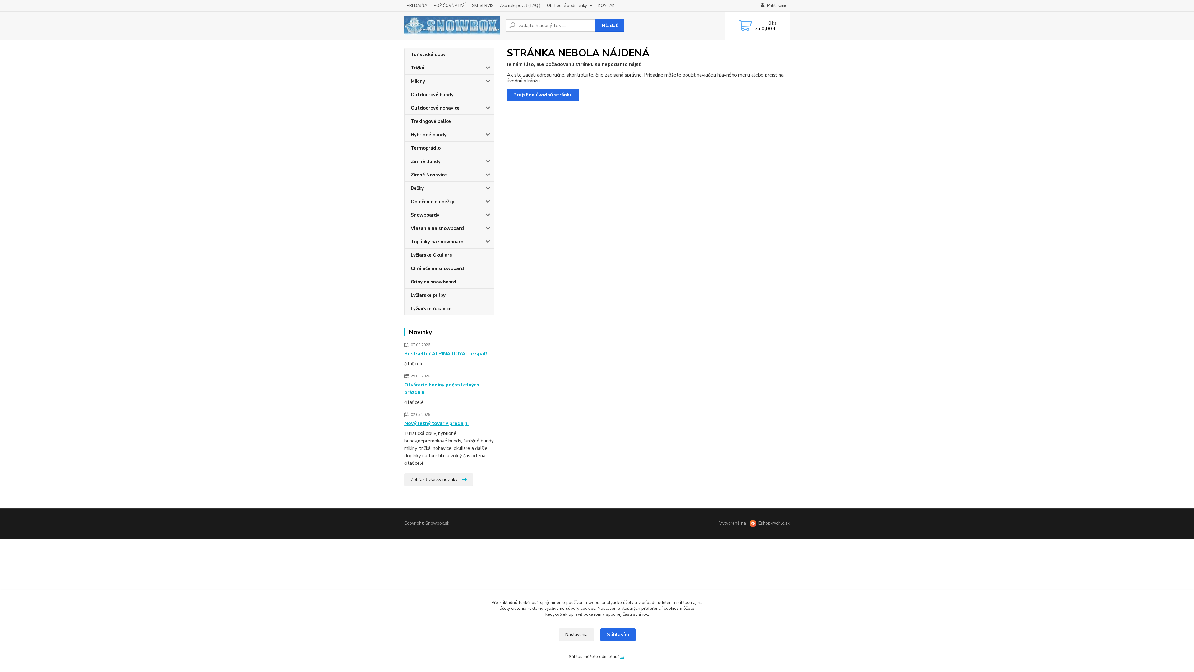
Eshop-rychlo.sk (774, 523)
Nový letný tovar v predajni (436, 423)
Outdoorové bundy (432, 94)
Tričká (417, 68)
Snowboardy (425, 215)
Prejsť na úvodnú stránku (542, 94)
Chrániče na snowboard (437, 268)
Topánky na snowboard (437, 242)
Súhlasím (618, 634)
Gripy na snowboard (433, 282)
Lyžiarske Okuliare (431, 255)
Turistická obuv (428, 54)
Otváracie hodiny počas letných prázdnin (441, 388)
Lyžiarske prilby (428, 295)
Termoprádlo (426, 148)
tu (622, 657)
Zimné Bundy (426, 161)
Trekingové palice (431, 121)
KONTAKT (608, 5)
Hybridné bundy (429, 135)
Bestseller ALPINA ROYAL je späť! (445, 353)
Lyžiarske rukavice (431, 309)
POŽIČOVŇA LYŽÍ (449, 5)
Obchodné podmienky (567, 5)
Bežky (417, 188)
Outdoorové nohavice (435, 108)
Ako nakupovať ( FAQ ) (520, 5)
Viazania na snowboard (437, 228)
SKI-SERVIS (482, 5)
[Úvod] (452, 25)
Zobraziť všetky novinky (434, 480)
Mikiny (418, 81)
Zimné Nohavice (429, 175)
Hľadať (610, 25)
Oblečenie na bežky (432, 201)
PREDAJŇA (417, 5)
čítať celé (414, 364)
